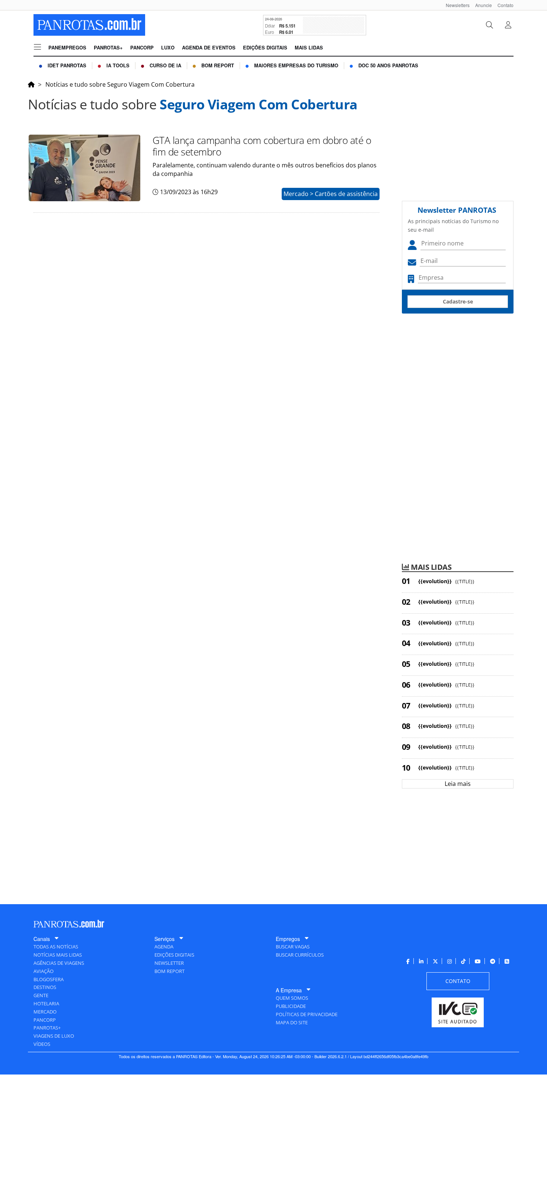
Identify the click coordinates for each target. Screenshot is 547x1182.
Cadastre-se (458, 301)
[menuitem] (455, 5)
